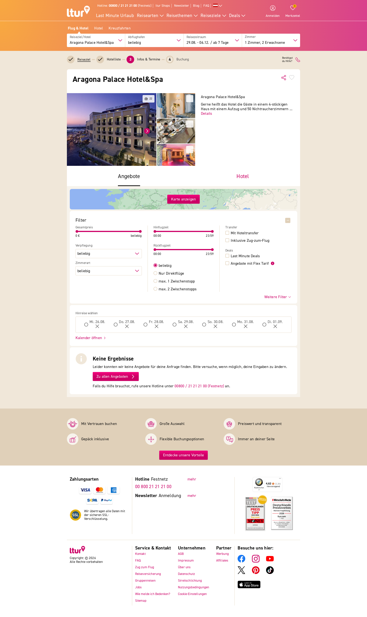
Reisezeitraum (196, 37)
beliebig (165, 265)
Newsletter (181, 6)
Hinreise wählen (87, 313)
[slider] (77, 231)
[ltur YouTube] (270, 561)
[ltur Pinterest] (256, 573)
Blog (196, 6)
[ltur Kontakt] (298, 59)
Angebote (129, 176)
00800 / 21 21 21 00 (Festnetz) (199, 386)
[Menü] (280, 479)
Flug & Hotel (78, 28)
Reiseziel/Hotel (80, 37)
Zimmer (250, 37)
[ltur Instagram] (256, 561)
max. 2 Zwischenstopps (177, 289)
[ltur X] (241, 573)
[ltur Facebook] (241, 561)
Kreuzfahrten (120, 28)
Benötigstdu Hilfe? (287, 59)
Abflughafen (136, 37)
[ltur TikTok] (270, 573)
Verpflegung (84, 245)
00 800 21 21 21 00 (153, 487)
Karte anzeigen (183, 199)
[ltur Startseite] (78, 12)
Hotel (98, 28)
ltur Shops (163, 6)
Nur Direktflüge (171, 273)
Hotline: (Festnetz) (124, 6)
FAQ (206, 6)
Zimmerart (83, 263)
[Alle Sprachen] (217, 6)
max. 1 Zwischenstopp (177, 281)
